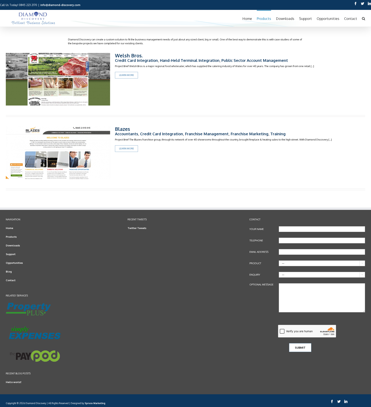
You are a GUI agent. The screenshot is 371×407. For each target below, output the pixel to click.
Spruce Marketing (95, 403)
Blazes (122, 129)
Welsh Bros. (129, 55)
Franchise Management (207, 133)
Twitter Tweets (137, 228)
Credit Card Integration (136, 60)
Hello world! (13, 382)
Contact (10, 280)
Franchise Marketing (249, 133)
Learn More (126, 75)
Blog (9, 271)
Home (9, 228)
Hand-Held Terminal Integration (190, 60)
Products (11, 236)
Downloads (13, 245)
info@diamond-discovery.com (60, 5)
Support (10, 254)
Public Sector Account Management (254, 60)
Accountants (126, 133)
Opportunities (14, 262)
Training (278, 133)
